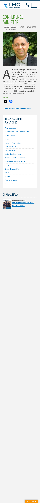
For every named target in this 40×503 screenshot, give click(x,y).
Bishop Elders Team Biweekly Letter (17, 132)
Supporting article (11, 180)
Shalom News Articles (12, 169)
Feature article (10, 139)
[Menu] (34, 5)
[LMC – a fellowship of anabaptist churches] (11, 5)
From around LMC (11, 147)
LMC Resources (10, 150)
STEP (7, 173)
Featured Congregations (13, 143)
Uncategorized (10, 184)
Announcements (10, 128)
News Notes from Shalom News (15, 162)
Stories (7, 176)
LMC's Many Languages (13, 154)
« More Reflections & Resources (17, 109)
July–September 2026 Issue (23, 203)
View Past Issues (18, 206)
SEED (7, 165)
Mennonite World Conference (15, 158)
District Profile (10, 135)
